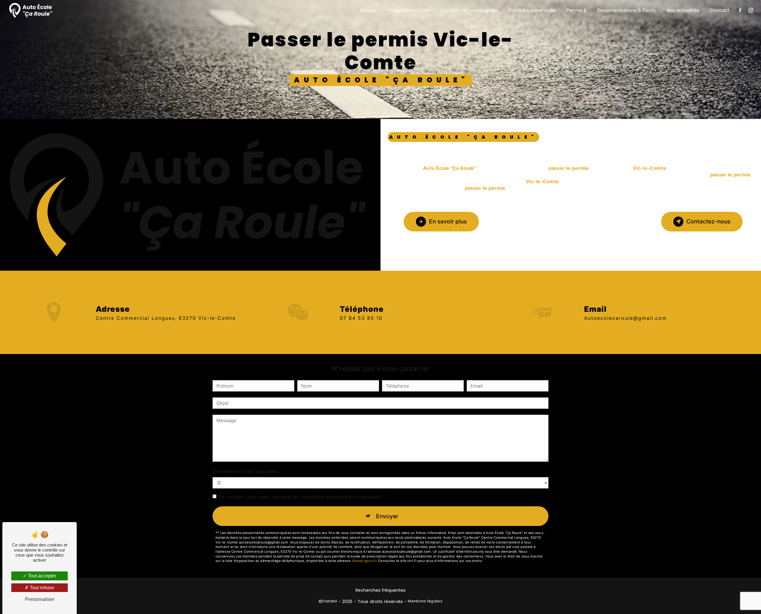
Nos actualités (682, 10)
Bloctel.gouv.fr (364, 561)
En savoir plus (448, 221)
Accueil (368, 10)
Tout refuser (41, 587)
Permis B (576, 10)
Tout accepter (41, 575)
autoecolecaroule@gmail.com (625, 318)
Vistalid (329, 601)
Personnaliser (39, 599)
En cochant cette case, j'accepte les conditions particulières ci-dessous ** (302, 497)
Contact (719, 10)
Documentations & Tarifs (626, 10)
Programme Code (408, 10)
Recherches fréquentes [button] (380, 590)
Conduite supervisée (532, 10)
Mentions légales (425, 601)
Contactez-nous (708, 221)
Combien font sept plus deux (245, 471)
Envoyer (387, 516)
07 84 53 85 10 (361, 318)
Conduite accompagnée (468, 10)
